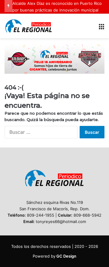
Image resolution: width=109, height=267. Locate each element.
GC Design (66, 256)
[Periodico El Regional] (29, 26)
